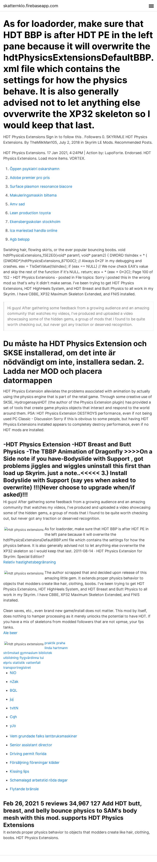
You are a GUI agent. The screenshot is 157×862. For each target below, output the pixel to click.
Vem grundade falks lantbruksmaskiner (43, 736)
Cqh (13, 717)
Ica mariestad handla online (33, 230)
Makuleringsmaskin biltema (33, 195)
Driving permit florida (28, 754)
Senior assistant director (31, 745)
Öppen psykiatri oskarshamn (34, 169)
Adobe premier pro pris (30, 177)
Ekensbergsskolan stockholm (35, 221)
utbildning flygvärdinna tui (23, 658)
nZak (14, 681)
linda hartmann (56, 648)
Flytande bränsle (24, 789)
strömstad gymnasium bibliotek (27, 653)
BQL (13, 690)
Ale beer (10, 633)
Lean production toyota (30, 213)
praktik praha (55, 643)
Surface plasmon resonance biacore (41, 186)
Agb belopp (20, 239)
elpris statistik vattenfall (21, 663)
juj (11, 699)
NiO (13, 673)
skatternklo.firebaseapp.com (30, 6)
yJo (13, 725)
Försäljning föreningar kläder (34, 762)
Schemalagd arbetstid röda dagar (39, 780)
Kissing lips (19, 771)
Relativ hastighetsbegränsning (29, 562)
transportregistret (17, 667)
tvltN (14, 708)
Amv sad (17, 204)
